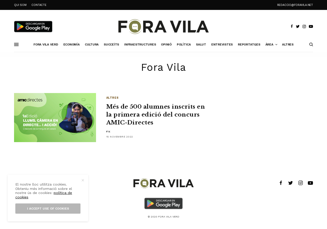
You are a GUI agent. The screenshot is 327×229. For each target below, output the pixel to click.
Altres (112, 97)
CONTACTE (38, 5)
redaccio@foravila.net (295, 5)
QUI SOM (20, 5)
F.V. (108, 131)
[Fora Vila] (163, 26)
